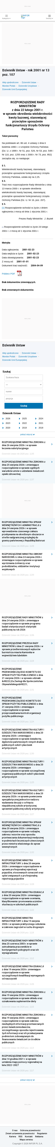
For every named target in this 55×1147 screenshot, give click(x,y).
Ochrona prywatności (30, 1130)
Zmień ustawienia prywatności (20, 1133)
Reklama (39, 1136)
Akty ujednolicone (10, 82)
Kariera (12, 1136)
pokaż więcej (26, 1080)
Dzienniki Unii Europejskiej (14, 89)
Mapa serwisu (26, 1139)
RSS (20, 1136)
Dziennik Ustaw (29, 82)
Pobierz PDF (8, 273)
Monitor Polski (8, 86)
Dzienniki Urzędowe (28, 86)
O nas (15, 1130)
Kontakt (29, 1136)
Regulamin (42, 1133)
